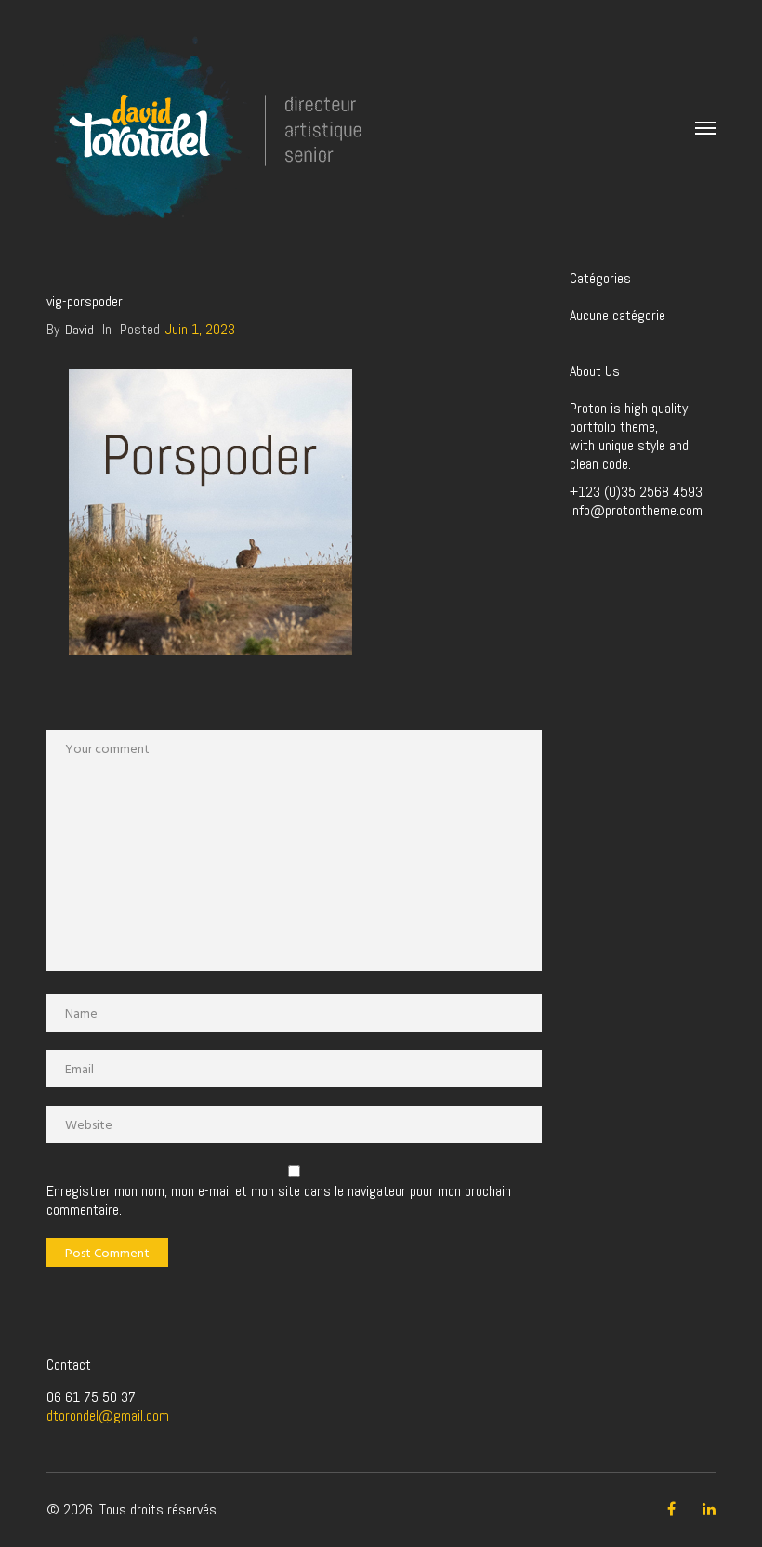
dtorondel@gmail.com (107, 1415)
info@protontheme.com (636, 510)
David (79, 329)
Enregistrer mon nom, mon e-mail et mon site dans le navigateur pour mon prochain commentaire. (278, 1200)
